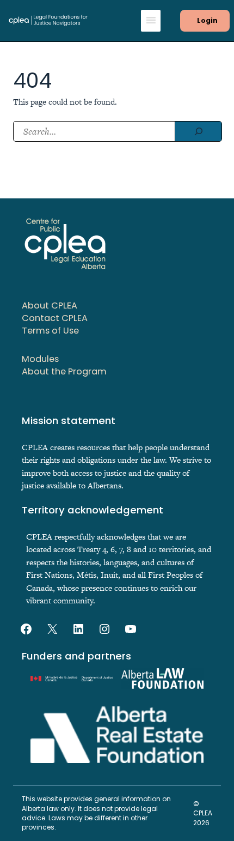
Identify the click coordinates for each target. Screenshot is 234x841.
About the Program (64, 371)
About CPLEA (49, 305)
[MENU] (150, 21)
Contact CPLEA (55, 318)
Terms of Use (50, 330)
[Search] (198, 131)
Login (207, 20)
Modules (40, 359)
